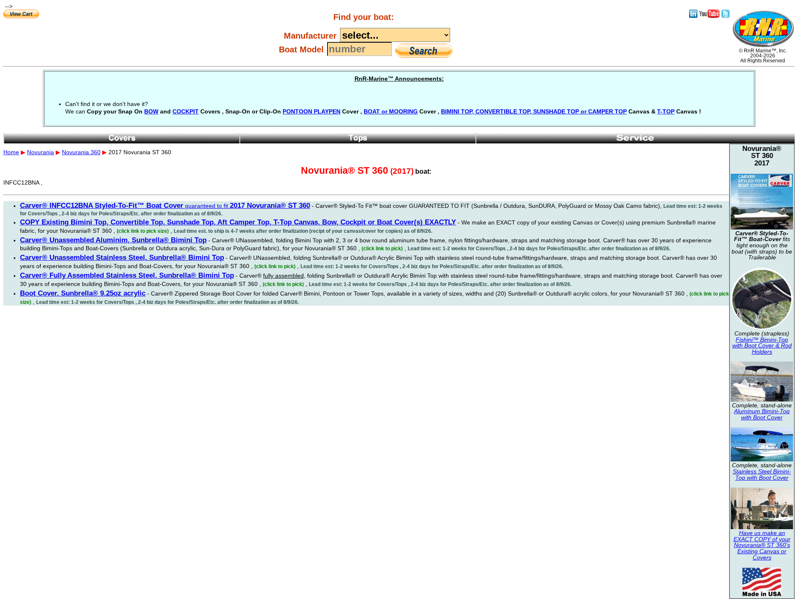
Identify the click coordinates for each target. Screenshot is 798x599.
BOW (151, 111)
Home (11, 152)
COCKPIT (185, 111)
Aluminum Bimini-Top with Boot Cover (762, 414)
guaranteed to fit (165, 205)
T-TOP (666, 111)
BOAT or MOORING (391, 111)
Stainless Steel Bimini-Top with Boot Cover (762, 474)
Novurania (40, 152)
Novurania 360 (81, 152)
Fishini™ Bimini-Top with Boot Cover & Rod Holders (762, 345)
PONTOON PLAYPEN (311, 111)
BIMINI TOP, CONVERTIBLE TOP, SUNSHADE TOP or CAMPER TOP (534, 111)
